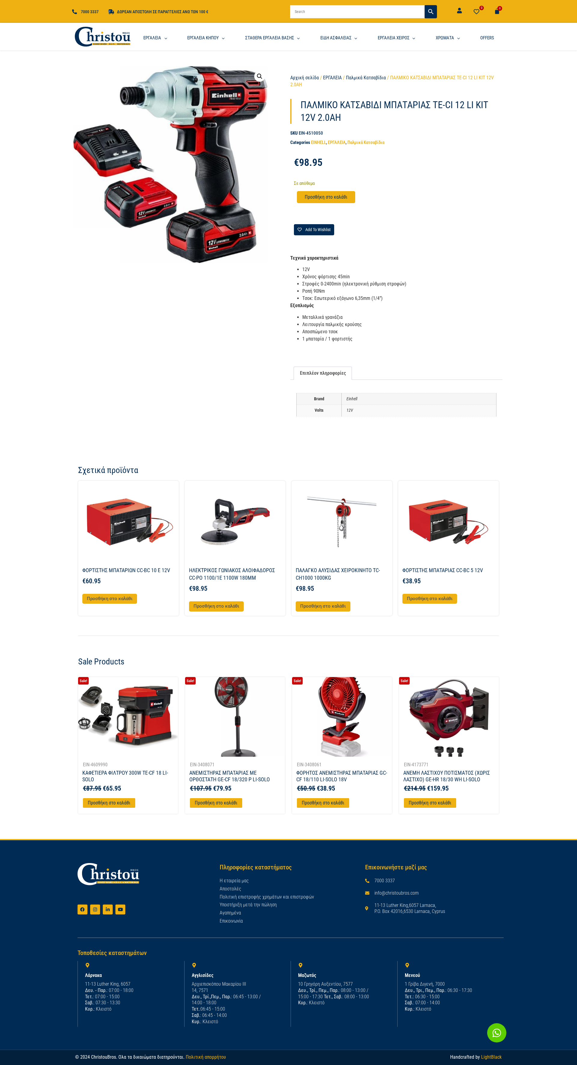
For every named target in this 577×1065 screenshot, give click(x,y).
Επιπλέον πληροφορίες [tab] (323, 373)
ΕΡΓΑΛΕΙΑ (332, 78)
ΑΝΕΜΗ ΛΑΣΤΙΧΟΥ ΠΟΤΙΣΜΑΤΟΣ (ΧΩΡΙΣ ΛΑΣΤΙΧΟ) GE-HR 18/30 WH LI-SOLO (446, 776)
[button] (259, 76)
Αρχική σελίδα (304, 78)
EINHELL (318, 142)
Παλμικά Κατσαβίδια (366, 78)
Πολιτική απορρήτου (206, 1057)
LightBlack (491, 1057)
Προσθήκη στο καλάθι (326, 197)
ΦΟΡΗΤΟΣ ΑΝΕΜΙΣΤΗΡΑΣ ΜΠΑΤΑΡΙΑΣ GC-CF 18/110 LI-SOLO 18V (341, 776)
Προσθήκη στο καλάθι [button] (110, 598)
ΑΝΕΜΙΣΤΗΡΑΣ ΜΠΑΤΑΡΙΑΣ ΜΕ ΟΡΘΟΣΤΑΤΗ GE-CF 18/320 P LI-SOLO (229, 776)
